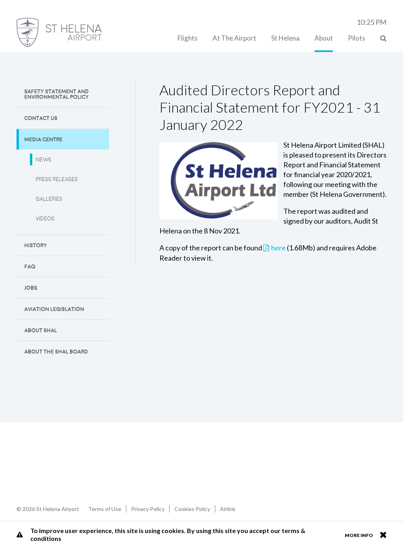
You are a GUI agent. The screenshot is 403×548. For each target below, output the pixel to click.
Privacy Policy (148, 508)
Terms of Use (104, 508)
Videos (45, 219)
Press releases (57, 179)
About (323, 38)
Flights (187, 38)
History (35, 245)
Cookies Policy (192, 508)
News (44, 160)
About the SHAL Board (56, 352)
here (278, 247)
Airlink (227, 508)
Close (383, 534)
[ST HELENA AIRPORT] (59, 32)
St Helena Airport (42, 462)
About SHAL (40, 330)
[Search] (383, 38)
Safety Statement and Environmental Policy (56, 94)
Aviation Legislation (54, 309)
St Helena (285, 38)
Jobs (30, 288)
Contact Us (40, 118)
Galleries (49, 199)
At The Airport (234, 38)
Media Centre (43, 140)
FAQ (29, 267)
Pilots (356, 38)
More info (359, 535)
